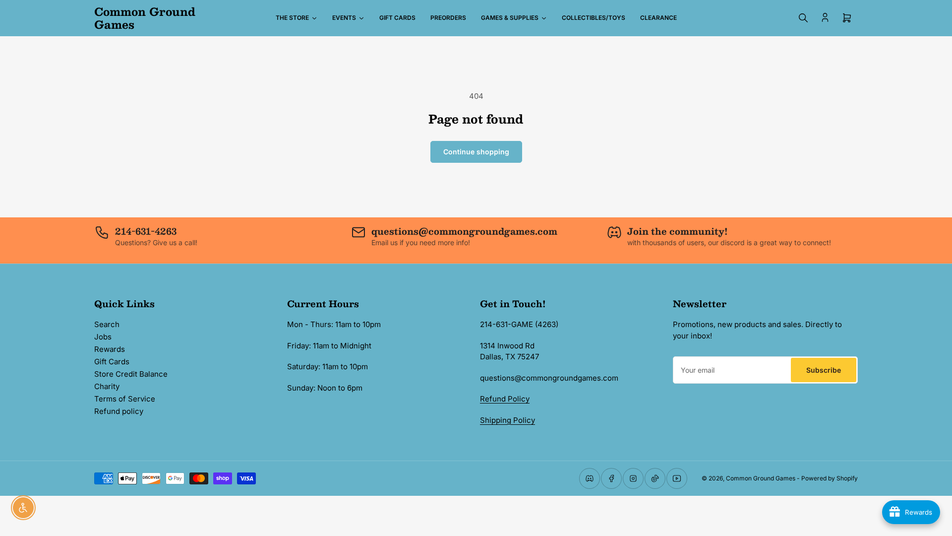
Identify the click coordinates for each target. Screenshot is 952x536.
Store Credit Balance (131, 374)
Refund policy (118, 411)
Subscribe (823, 370)
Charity (106, 386)
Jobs (103, 336)
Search (106, 324)
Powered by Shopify (829, 478)
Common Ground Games (760, 478)
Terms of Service (124, 398)
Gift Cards (111, 361)
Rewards (109, 349)
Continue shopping (476, 151)
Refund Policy (505, 398)
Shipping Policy (507, 420)
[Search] (803, 18)
